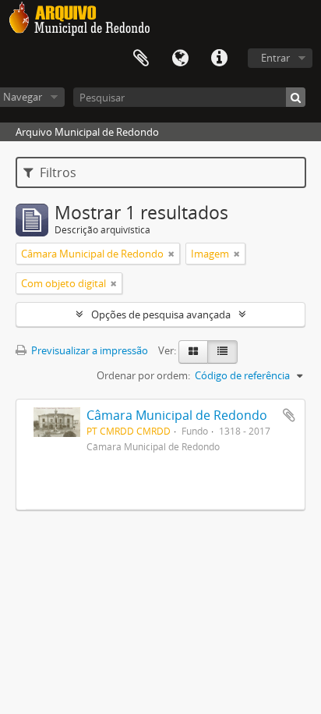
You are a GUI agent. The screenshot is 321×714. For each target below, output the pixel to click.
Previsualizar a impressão (88, 350)
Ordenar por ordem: (143, 375)
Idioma (179, 58)
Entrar (275, 58)
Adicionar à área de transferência (289, 415)
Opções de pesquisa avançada (161, 314)
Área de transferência (141, 58)
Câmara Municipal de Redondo (176, 415)
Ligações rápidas (218, 58)
